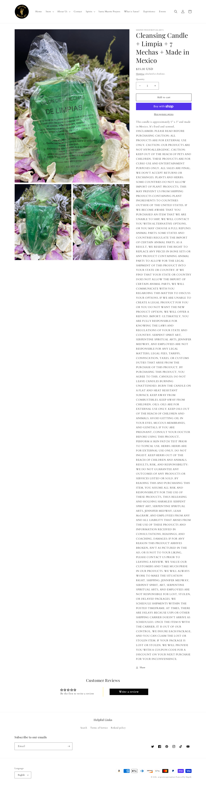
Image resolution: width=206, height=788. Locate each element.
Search (83, 727)
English (21, 775)
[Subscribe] (68, 746)
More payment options (163, 114)
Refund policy (118, 727)
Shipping (140, 74)
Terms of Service (99, 727)
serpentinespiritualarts (166, 777)
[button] (49, 11)
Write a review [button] (129, 692)
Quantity (140, 79)
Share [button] (142, 667)
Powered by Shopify (184, 777)
